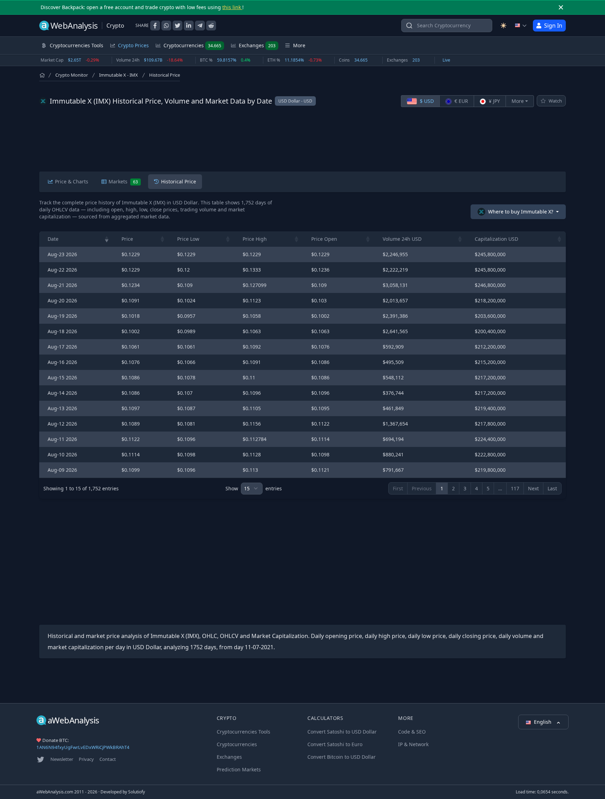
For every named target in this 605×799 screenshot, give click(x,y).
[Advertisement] (302, 139)
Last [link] (552, 488)
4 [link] (476, 488)
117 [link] (515, 488)
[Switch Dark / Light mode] (503, 26)
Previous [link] (422, 488)
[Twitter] (40, 759)
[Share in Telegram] (200, 25)
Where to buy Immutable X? (520, 211)
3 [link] (465, 488)
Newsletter (61, 759)
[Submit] (409, 27)
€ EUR (460, 101)
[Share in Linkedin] (189, 25)
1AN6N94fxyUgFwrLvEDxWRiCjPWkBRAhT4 (83, 747)
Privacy (86, 759)
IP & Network (413, 744)
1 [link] (441, 488)
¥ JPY (493, 101)
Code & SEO (412, 731)
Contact (107, 759)
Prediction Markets (239, 769)
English (543, 722)
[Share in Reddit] (211, 25)
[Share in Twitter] (177, 25)
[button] (107, 239)
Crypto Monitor (71, 75)
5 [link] (488, 488)
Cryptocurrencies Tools (243, 731)
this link (232, 7)
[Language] (521, 26)
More (518, 101)
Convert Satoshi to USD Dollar (342, 731)
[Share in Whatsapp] (166, 25)
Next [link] (533, 488)
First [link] (398, 488)
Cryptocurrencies (192, 45)
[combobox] (446, 25)
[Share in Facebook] (155, 25)
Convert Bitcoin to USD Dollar (341, 757)
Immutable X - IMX (118, 75)
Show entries (253, 488)
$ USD (426, 101)
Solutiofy (136, 792)
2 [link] (453, 488)
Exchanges (257, 45)
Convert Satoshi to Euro (334, 744)
